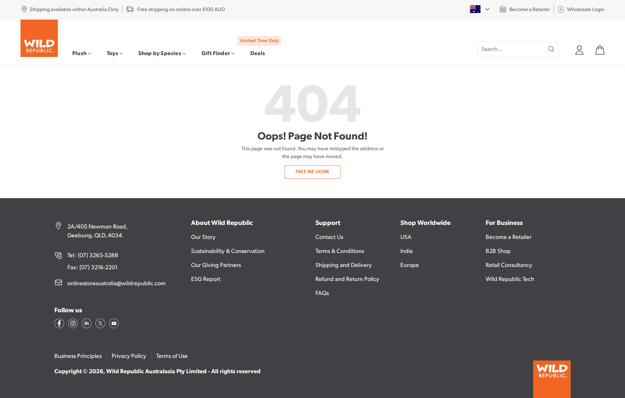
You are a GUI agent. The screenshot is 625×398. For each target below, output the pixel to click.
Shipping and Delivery (343, 264)
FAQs (322, 292)
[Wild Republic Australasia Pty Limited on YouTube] (113, 324)
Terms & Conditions (339, 250)
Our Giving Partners (216, 264)
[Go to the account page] (579, 49)
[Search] (551, 49)
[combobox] (480, 9)
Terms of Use (172, 355)
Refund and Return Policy (347, 278)
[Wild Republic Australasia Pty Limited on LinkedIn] (86, 324)
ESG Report (205, 278)
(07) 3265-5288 (98, 254)
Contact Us (329, 236)
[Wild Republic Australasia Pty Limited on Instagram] (72, 324)
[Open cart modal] (599, 49)
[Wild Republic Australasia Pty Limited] (39, 38)
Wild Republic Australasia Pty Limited (156, 371)
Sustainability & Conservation (228, 250)
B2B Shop (498, 250)
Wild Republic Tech (510, 278)
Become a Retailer (509, 236)
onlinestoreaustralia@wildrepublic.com (116, 283)
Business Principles (78, 355)
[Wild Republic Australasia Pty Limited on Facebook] (58, 324)
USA (405, 236)
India (406, 250)
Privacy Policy (129, 355)
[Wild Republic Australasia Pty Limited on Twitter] (99, 324)
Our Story (203, 236)
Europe (409, 264)
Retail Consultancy (509, 264)
